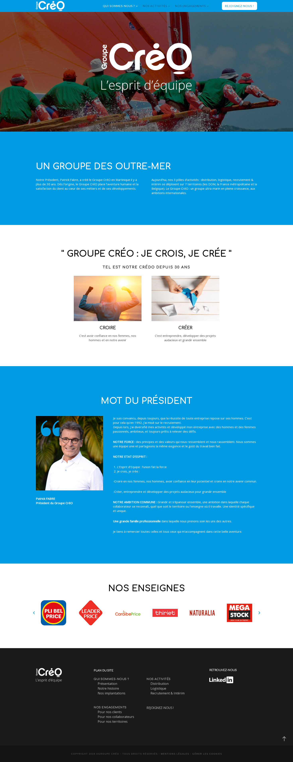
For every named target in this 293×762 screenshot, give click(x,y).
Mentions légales (175, 754)
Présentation (107, 683)
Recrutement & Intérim (167, 693)
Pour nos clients (110, 712)
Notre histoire (108, 688)
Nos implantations (111, 693)
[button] (34, 613)
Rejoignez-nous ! (159, 708)
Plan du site (103, 670)
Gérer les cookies (207, 754)
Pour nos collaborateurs (116, 717)
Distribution (159, 683)
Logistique (158, 688)
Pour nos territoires (113, 721)
